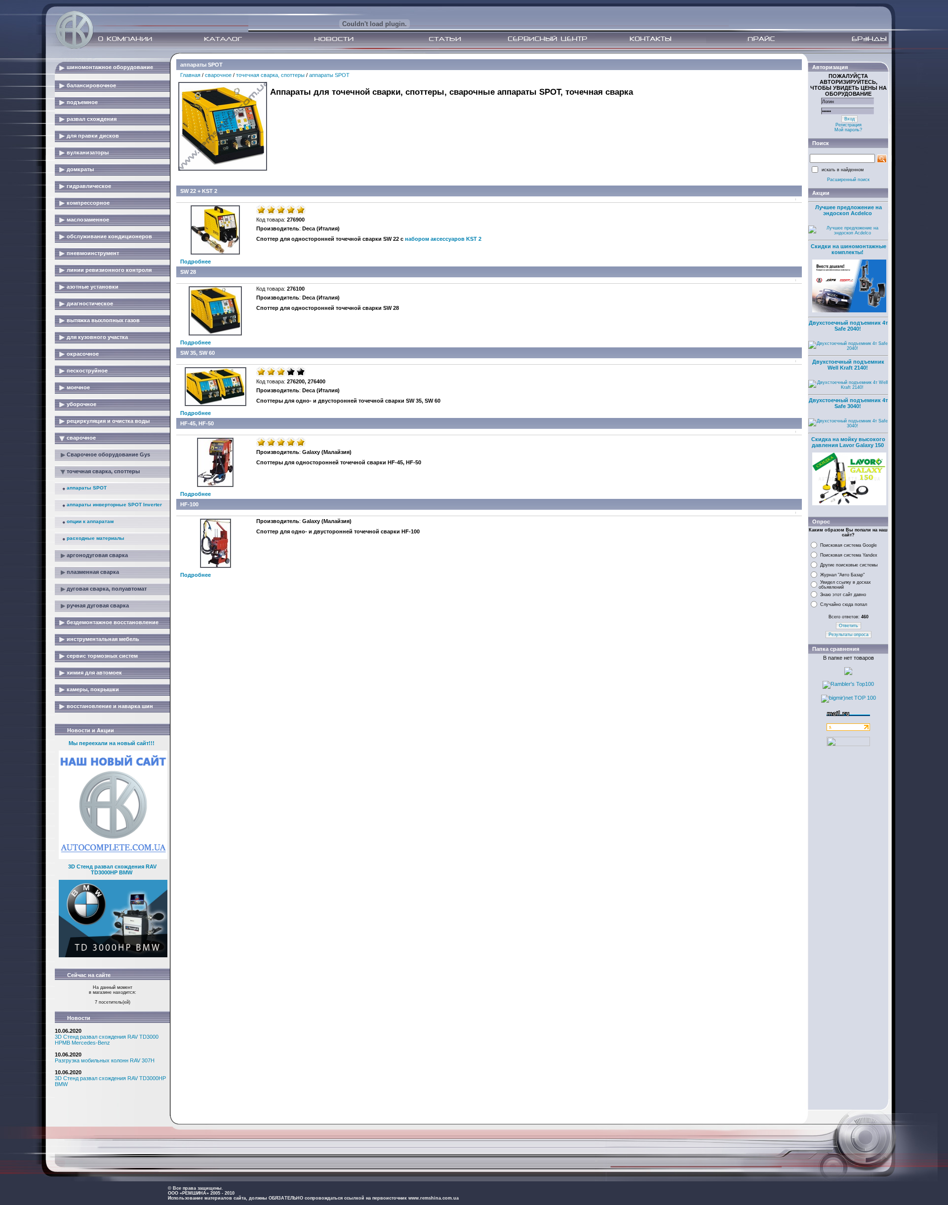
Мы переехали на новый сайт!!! (112, 743)
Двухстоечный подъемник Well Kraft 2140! (848, 365)
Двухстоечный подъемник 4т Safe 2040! (848, 326)
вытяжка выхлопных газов (103, 320)
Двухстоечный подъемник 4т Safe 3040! (848, 403)
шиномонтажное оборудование (110, 67)
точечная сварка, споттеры (103, 471)
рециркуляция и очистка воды (108, 421)
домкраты (80, 169)
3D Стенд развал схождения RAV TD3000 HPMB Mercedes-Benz (106, 1040)
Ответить (848, 625)
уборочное (81, 404)
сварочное (81, 438)
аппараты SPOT (87, 487)
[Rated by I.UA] (848, 744)
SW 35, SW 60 (197, 353)
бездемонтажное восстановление (112, 622)
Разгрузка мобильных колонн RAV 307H (105, 1060)
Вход (849, 118)
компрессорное (88, 203)
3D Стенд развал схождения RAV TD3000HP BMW (112, 869)
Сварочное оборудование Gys (108, 454)
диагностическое (90, 303)
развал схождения (92, 119)
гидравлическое (89, 186)
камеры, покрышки (93, 689)
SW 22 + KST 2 (198, 191)
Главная (190, 75)
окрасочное (83, 354)
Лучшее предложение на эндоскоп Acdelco (848, 210)
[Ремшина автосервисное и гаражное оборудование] (75, 46)
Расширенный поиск (848, 179)
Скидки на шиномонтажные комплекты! (848, 249)
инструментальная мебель (103, 639)
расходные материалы (95, 538)
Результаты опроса (849, 634)
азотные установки (92, 287)
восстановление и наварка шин (110, 706)
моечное (78, 387)
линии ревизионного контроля (109, 270)
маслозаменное (88, 220)
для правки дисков (93, 136)
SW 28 (188, 272)
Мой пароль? (848, 129)
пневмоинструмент (93, 253)
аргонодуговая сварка (97, 555)
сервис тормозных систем (102, 656)
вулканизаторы (88, 152)
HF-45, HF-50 (197, 423)
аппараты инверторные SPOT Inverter (114, 504)
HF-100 (189, 504)
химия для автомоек (94, 673)
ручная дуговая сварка (98, 605)
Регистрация (848, 124)
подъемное (82, 102)
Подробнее (195, 261)
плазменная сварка (93, 572)
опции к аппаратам (90, 521)
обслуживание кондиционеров (109, 236)
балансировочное (91, 85)
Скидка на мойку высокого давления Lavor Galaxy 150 (848, 442)
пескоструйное (87, 371)
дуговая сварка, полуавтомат (107, 589)
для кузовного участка (97, 337)
